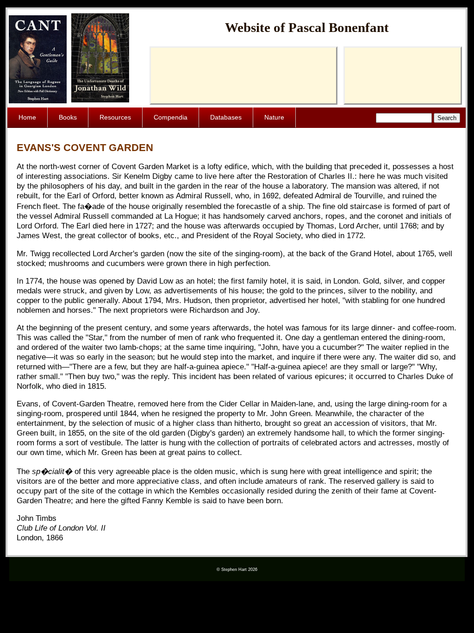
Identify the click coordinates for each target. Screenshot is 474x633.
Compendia (170, 117)
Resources (115, 117)
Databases (226, 117)
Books (68, 117)
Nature (274, 117)
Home (27, 117)
